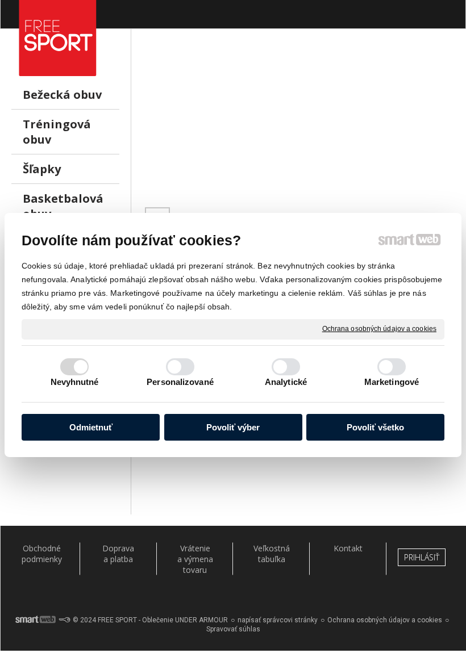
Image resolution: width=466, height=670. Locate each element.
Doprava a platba (118, 553)
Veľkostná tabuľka (271, 553)
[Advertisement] (299, 125)
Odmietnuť (91, 427)
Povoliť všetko (375, 427)
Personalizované (180, 382)
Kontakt (348, 548)
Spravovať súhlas (233, 629)
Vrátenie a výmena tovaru (195, 559)
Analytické (286, 382)
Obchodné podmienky (42, 553)
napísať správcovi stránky (278, 620)
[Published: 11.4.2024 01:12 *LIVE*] (64, 620)
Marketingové (391, 382)
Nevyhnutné (75, 382)
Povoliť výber (233, 427)
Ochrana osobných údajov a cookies (379, 329)
